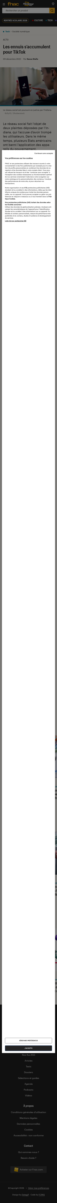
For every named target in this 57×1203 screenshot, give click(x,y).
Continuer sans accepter (43, 153)
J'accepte (29, 1048)
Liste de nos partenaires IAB (15, 221)
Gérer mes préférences (28, 1040)
